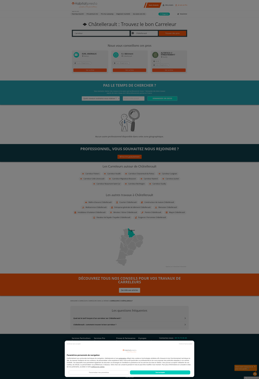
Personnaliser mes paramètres (99, 372)
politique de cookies (97, 367)
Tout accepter (160, 372)
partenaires (122, 358)
